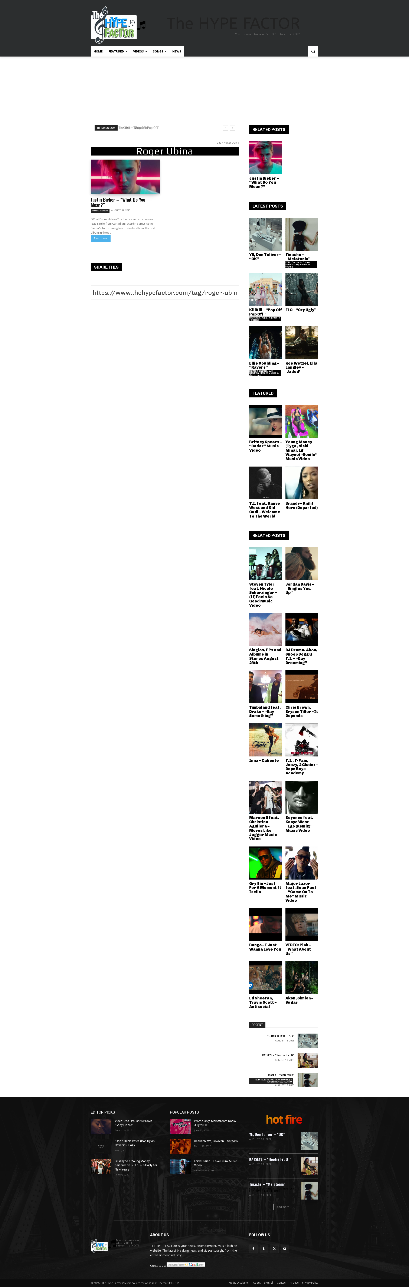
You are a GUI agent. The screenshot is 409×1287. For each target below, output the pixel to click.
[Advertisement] (204, 88)
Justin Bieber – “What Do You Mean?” (118, 202)
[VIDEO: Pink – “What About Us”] (301, 924)
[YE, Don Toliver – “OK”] (265, 234)
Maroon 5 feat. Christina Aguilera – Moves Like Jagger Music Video (264, 828)
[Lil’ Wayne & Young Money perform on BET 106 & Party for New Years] (101, 1166)
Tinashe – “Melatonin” (297, 256)
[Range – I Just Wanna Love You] (265, 924)
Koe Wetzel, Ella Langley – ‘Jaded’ (301, 367)
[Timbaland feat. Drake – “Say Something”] (265, 686)
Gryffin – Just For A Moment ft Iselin (265, 887)
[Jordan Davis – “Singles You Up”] (301, 563)
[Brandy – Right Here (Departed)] (301, 483)
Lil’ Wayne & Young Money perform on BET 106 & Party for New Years (136, 1165)
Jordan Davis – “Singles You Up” (299, 588)
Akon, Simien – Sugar (299, 1000)
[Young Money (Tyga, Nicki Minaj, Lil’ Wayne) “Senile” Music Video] (301, 421)
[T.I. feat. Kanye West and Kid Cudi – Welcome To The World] (265, 483)
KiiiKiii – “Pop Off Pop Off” (139, 128)
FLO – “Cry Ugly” (300, 310)
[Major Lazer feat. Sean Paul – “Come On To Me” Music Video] (301, 863)
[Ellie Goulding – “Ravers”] (265, 342)
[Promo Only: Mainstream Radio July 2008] (180, 1126)
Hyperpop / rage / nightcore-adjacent (265, 319)
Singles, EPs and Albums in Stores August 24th (265, 656)
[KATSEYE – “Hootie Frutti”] (308, 1060)
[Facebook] (253, 1249)
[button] (313, 51)
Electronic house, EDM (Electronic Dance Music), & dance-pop (264, 373)
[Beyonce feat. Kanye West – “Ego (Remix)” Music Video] (301, 797)
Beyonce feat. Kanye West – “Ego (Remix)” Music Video (299, 824)
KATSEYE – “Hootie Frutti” (278, 1055)
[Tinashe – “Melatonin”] (301, 234)
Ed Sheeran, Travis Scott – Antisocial (263, 1002)
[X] (274, 1249)
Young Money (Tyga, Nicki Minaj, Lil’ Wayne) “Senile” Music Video (301, 450)
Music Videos (100, 210)
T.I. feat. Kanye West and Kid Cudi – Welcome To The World (264, 509)
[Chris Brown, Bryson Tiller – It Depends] (301, 686)
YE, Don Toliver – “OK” (265, 256)
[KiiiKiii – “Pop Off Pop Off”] (265, 289)
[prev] (225, 128)
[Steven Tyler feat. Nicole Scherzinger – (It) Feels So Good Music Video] (265, 563)
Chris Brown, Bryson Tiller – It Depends (301, 711)
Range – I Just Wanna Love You (265, 947)
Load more (282, 1207)
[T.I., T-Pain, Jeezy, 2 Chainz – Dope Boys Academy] (301, 739)
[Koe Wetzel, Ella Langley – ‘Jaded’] (301, 342)
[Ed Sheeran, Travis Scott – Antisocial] (265, 977)
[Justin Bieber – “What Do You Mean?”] (125, 177)
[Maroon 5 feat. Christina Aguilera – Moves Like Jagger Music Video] (265, 797)
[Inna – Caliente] (265, 739)
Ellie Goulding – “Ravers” (264, 365)
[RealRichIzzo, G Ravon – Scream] (180, 1146)
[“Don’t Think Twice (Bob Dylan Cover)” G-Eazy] (101, 1146)
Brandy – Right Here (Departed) (301, 505)
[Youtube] (285, 1249)
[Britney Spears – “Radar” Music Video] (265, 421)
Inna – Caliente (264, 760)
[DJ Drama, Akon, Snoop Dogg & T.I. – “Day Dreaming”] (301, 629)
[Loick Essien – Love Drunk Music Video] (180, 1166)
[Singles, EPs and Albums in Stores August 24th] (265, 629)
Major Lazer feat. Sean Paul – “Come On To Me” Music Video (300, 892)
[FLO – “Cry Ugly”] (301, 289)
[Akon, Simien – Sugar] (301, 977)
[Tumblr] (264, 1249)
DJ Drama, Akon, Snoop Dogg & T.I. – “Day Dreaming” (301, 656)
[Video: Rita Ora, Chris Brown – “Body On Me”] (101, 1126)
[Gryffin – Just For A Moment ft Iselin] (265, 863)
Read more (100, 238)
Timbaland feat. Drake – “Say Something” (265, 711)
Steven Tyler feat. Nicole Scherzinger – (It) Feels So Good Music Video (263, 595)
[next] (232, 128)
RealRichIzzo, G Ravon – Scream (216, 1141)
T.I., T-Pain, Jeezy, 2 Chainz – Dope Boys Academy (301, 766)
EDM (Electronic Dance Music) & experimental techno (297, 264)
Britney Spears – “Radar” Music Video (265, 446)
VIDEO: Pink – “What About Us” (298, 949)
